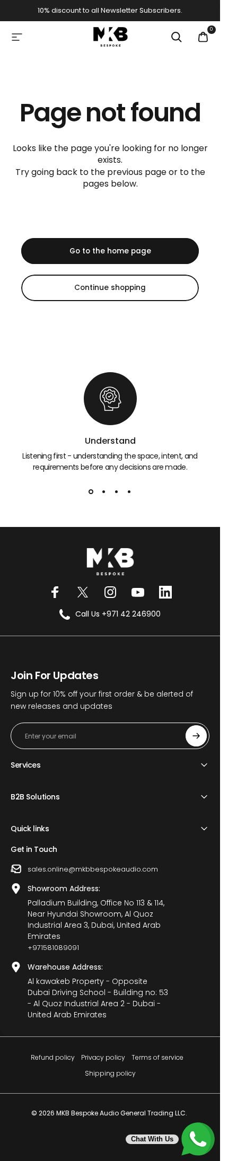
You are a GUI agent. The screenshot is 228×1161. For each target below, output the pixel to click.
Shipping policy (110, 1073)
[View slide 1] (91, 492)
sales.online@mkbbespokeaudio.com (93, 869)
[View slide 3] (116, 492)
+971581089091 (53, 948)
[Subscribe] (196, 735)
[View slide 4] (129, 492)
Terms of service (157, 1057)
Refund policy (53, 1057)
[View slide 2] (104, 492)
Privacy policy (103, 1057)
